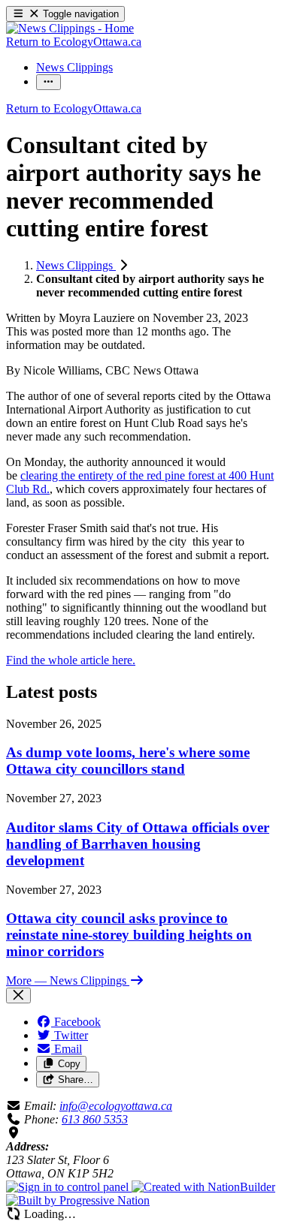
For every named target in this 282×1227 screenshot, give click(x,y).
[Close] (18, 995)
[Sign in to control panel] (69, 1186)
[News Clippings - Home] (70, 28)
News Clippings (76, 265)
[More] (48, 82)
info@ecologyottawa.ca (115, 1105)
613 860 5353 (95, 1119)
